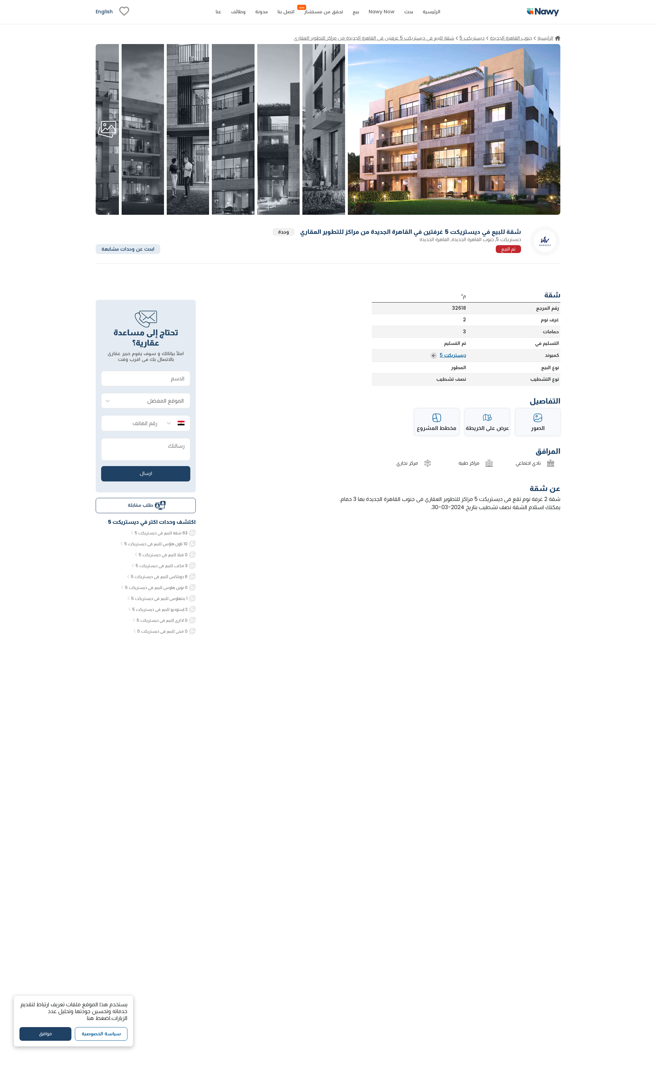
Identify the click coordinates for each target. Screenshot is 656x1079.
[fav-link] (124, 12)
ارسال (146, 473)
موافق (45, 1033)
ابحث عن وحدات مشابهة (127, 248)
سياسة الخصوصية (101, 1033)
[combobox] (152, 401)
